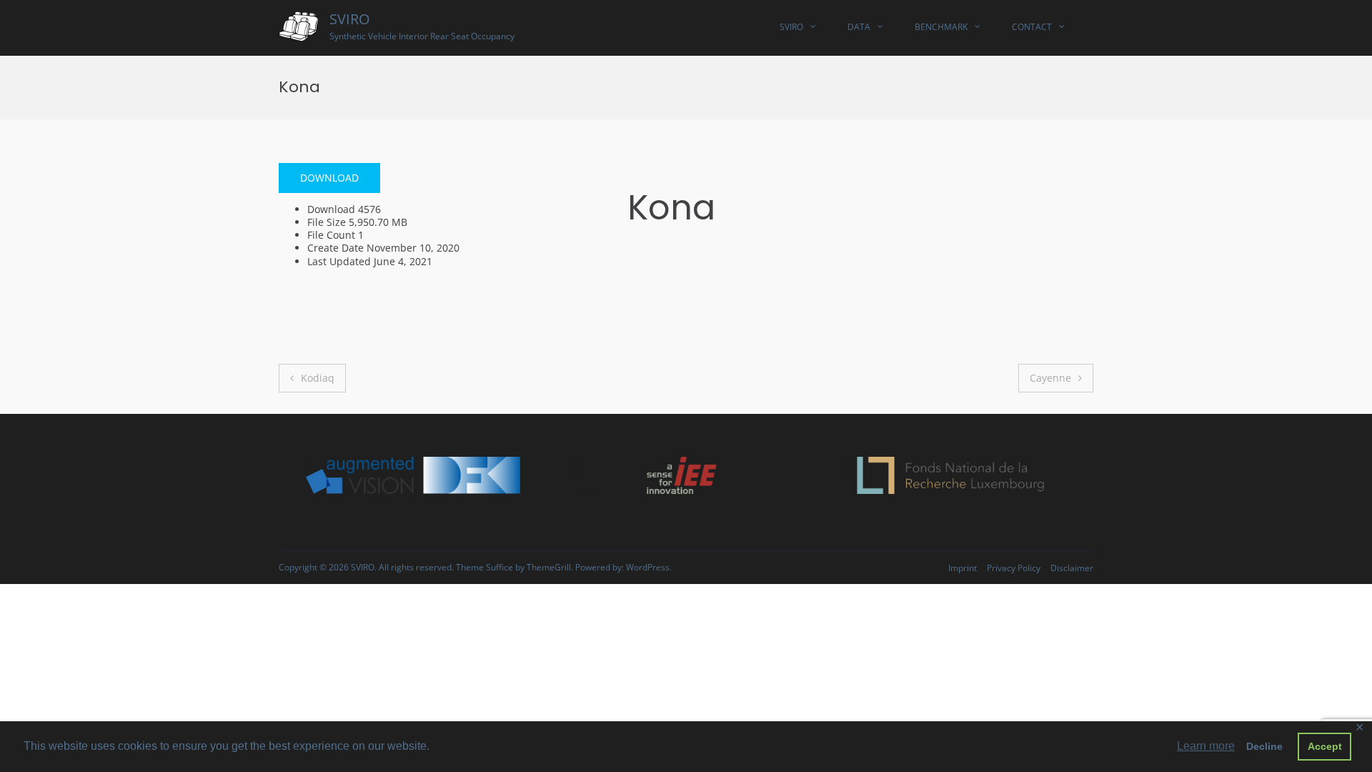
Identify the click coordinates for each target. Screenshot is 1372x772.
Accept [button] (1325, 746)
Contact (1032, 27)
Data (858, 27)
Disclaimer (1071, 568)
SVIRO (349, 19)
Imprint (962, 568)
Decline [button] (1264, 746)
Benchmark (941, 27)
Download (329, 177)
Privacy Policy (1013, 568)
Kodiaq (317, 378)
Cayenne (1050, 378)
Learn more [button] (1206, 746)
